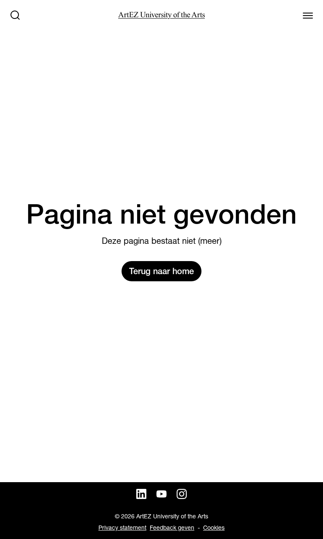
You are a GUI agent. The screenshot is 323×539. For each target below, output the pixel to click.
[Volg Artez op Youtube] (161, 494)
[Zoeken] (15, 15)
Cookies (214, 528)
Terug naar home (161, 271)
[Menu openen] (308, 15)
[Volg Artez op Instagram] (182, 494)
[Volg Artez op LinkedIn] (141, 494)
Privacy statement (122, 528)
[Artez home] (161, 15)
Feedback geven (172, 528)
